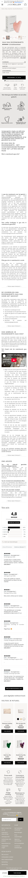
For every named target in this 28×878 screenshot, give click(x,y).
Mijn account (5, 854)
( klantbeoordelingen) (15, 44)
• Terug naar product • (14, 286)
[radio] (18, 719)
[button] (7, 731)
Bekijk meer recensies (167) (14, 688)
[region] (14, 1)
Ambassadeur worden (7, 857)
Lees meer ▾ (7, 564)
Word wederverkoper (7, 859)
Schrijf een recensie (14, 522)
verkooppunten (6, 836)
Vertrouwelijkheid (19, 843)
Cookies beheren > (18, 2)
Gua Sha (10, 8)
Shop (6, 8)
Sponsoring (5, 864)
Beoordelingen (18, 832)
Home (3, 8)
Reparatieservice (6, 843)
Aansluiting (5, 862)
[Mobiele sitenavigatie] (2, 4)
